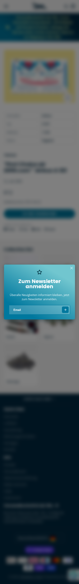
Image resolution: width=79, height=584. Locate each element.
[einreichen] (65, 309)
